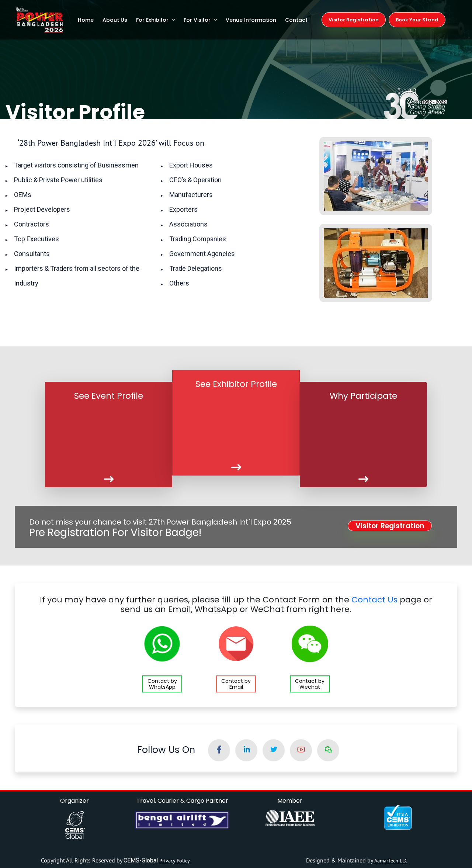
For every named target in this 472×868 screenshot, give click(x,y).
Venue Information (251, 20)
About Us (115, 20)
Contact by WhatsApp (162, 684)
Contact (296, 20)
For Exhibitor (152, 20)
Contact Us (374, 599)
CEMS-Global (141, 860)
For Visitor (197, 20)
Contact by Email (236, 684)
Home (86, 20)
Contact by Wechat (309, 684)
